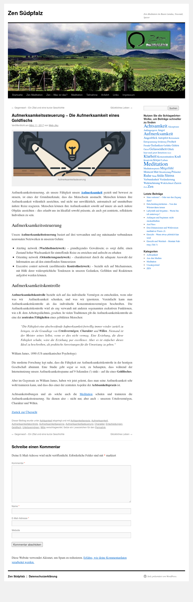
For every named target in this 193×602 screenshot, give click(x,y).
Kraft (178, 156)
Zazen (177, 183)
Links (116, 94)
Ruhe (148, 175)
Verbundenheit (151, 179)
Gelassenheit (158, 149)
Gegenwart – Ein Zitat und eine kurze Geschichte (38, 107)
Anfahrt (105, 94)
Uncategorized (153, 264)
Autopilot (163, 138)
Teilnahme (91, 94)
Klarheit (150, 156)
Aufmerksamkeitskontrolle (25, 423)
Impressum (129, 94)
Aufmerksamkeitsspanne (51, 423)
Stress (169, 175)
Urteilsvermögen (30, 427)
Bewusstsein (174, 138)
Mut (156, 172)
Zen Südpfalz (25, 13)
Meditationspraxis (152, 168)
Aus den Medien (154, 258)
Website (16, 530)
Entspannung (150, 141)
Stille (160, 175)
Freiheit (171, 141)
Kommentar (18, 463)
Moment (148, 172)
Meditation (77, 94)
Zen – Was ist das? (56, 94)
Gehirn (175, 145)
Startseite (17, 94)
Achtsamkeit (46, 420)
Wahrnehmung (152, 183)
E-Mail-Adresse (20, 518)
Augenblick (150, 138)
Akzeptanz (173, 126)
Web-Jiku (53, 125)
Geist (146, 149)
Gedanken (157, 145)
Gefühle (167, 145)
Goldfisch (16, 427)
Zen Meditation (34, 94)
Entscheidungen (114, 423)
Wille (43, 427)
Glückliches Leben (121, 107)
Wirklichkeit (167, 183)
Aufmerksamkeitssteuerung (79, 423)
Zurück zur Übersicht (24, 412)
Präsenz (176, 172)
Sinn (154, 176)
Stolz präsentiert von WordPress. (162, 576)
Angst (161, 130)
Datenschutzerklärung (43, 576)
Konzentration (165, 156)
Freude (147, 145)
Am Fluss (151, 224)
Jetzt (169, 152)
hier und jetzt (150, 152)
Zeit (145, 187)
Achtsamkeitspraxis (80, 420)
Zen (150, 186)
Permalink (100, 427)
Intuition (162, 152)
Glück (170, 149)
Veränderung (167, 179)
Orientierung (165, 172)
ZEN (149, 268)
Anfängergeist (150, 130)
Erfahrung (162, 141)
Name (15, 506)
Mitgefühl (167, 168)
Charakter (100, 423)
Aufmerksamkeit (99, 420)
